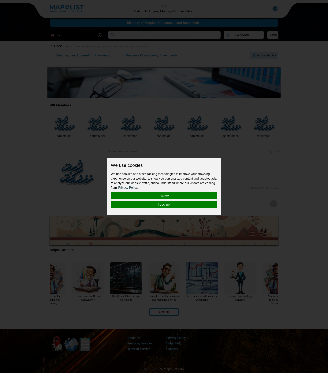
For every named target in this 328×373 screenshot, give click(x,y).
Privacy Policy (127, 187)
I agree (164, 195)
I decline (164, 204)
